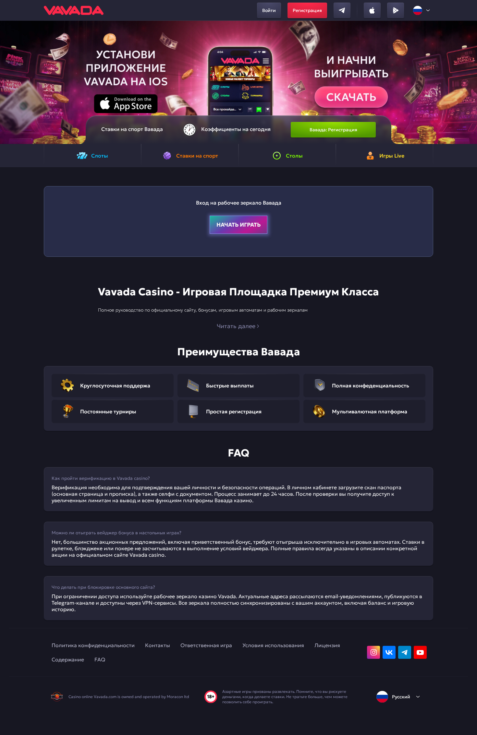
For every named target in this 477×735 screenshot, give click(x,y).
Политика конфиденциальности (93, 645)
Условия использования (273, 645)
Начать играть (238, 224)
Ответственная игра (206, 645)
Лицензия (327, 645)
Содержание (68, 659)
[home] (74, 10)
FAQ (99, 659)
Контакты (157, 645)
